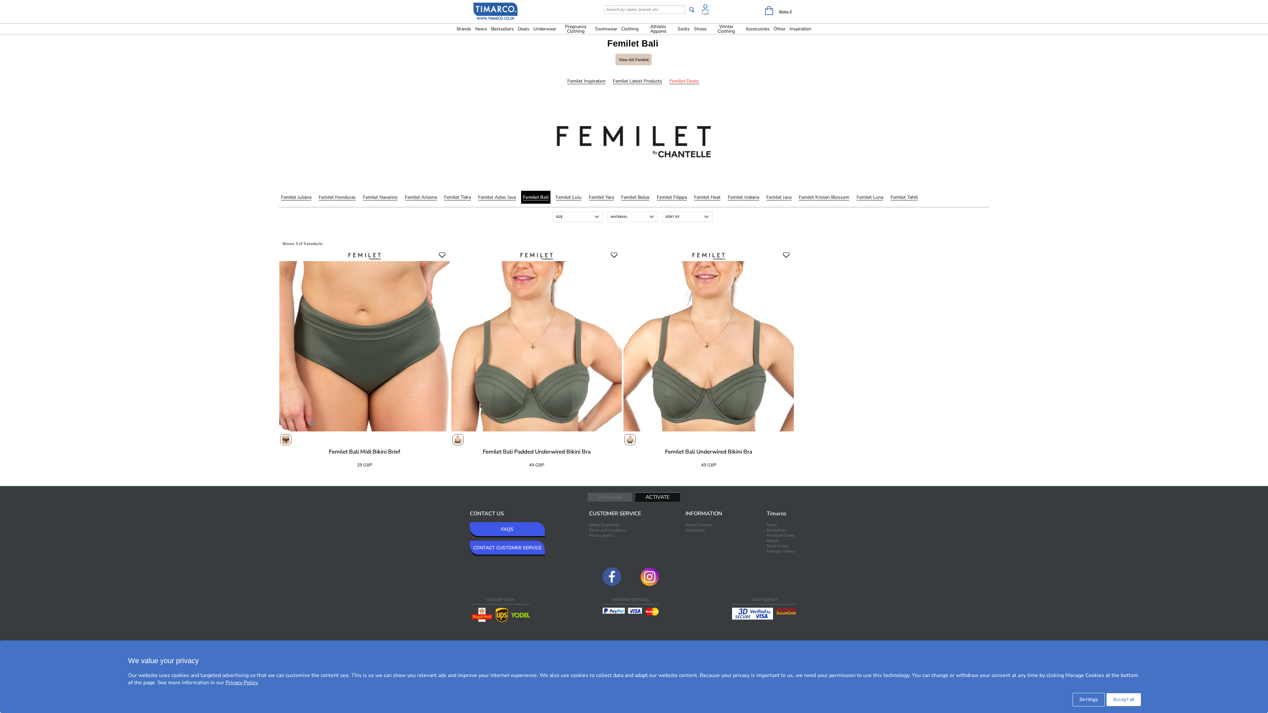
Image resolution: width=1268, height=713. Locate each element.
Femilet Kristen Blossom (824, 197)
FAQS (507, 529)
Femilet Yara (601, 197)
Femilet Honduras (337, 197)
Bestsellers (502, 29)
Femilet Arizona (421, 197)
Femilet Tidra (457, 197)
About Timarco (699, 524)
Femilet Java (779, 197)
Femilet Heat (707, 197)
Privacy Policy (242, 682)
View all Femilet (634, 59)
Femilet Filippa (672, 197)
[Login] (705, 9)
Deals (523, 29)
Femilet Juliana (296, 197)
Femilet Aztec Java (497, 197)
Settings (1088, 699)
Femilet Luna (870, 197)
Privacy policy (601, 535)
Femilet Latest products (637, 81)
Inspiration (800, 29)
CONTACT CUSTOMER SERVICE (507, 548)
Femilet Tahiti (904, 197)
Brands (464, 29)
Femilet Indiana (743, 197)
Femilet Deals (684, 81)
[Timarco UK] (496, 12)
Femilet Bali (535, 197)
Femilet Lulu (568, 197)
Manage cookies (781, 551)
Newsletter (695, 530)
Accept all (1123, 699)
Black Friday (778, 546)
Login (705, 14)
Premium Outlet (781, 535)
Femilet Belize (635, 197)
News (481, 29)
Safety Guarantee (604, 524)
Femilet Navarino (380, 197)
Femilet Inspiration (586, 81)
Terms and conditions (608, 530)
